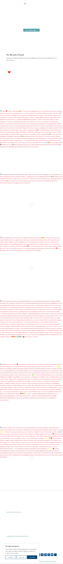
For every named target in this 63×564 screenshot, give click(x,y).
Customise (10, 557)
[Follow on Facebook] (42, 554)
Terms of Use (9, 512)
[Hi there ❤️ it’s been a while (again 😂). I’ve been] (31, 141)
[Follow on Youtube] (52, 554)
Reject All (21, 557)
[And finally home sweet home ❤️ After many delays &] (31, 394)
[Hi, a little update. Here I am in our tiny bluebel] (31, 331)
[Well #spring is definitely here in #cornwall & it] (31, 204)
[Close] (38, 545)
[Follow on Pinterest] (45, 554)
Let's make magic (30, 30)
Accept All (32, 557)
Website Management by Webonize (48, 561)
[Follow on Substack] (55, 554)
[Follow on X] (48, 554)
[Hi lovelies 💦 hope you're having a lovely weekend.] (31, 268)
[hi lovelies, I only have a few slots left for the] (31, 458)
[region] (21, 552)
